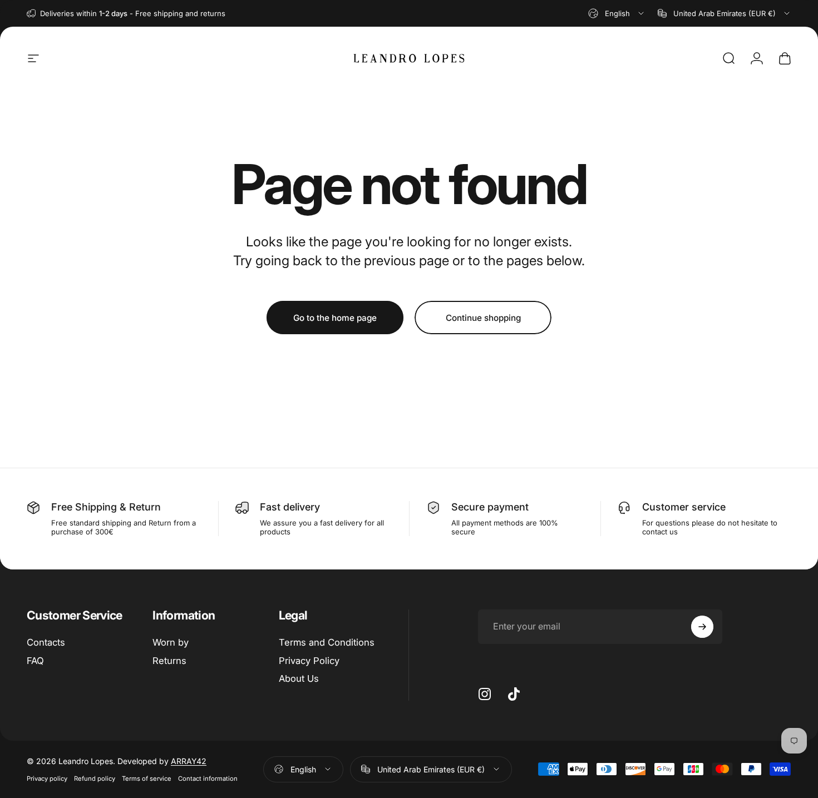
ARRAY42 (188, 761)
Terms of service (146, 778)
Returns (169, 660)
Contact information (208, 778)
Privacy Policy (309, 660)
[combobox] (616, 13)
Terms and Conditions (326, 642)
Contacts (46, 642)
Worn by (170, 642)
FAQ (35, 660)
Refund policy (94, 778)
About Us (299, 679)
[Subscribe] (702, 627)
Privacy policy (47, 778)
